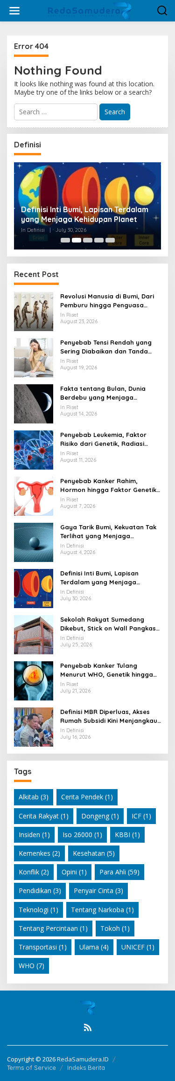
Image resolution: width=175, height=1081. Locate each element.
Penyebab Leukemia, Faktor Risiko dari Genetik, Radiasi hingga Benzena (103, 439)
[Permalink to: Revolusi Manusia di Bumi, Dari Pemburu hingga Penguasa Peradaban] (33, 310)
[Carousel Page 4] (99, 240)
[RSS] (88, 1027)
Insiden (34, 834)
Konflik (34, 871)
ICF (141, 815)
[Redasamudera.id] (90, 10)
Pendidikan (40, 890)
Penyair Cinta (98, 890)
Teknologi (38, 909)
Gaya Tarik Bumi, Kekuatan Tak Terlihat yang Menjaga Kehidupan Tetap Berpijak (108, 531)
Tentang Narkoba (102, 909)
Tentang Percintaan (53, 928)
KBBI (127, 834)
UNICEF (137, 946)
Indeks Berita (86, 1067)
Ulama (94, 946)
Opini (74, 871)
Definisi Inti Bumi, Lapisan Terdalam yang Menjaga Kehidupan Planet (84, 214)
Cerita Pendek (87, 796)
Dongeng (100, 815)
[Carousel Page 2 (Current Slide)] (76, 240)
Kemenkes (39, 853)
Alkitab (34, 796)
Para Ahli (119, 871)
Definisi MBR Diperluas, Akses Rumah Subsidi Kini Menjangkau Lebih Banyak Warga (108, 716)
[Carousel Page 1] (65, 240)
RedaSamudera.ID (83, 1059)
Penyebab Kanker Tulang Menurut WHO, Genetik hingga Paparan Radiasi (106, 670)
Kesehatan (94, 853)
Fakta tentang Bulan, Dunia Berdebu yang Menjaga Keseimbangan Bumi (103, 393)
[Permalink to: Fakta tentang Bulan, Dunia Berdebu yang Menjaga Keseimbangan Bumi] (33, 403)
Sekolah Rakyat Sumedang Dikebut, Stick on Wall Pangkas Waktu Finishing (108, 624)
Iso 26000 (82, 834)
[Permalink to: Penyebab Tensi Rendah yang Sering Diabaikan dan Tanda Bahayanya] (33, 357)
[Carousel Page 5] (110, 240)
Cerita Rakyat (44, 815)
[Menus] (14, 10)
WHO (31, 965)
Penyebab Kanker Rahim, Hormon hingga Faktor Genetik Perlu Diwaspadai (108, 485)
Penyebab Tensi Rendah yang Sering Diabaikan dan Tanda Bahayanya (106, 347)
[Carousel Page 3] (87, 240)
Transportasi (43, 946)
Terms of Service (31, 1067)
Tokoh (115, 928)
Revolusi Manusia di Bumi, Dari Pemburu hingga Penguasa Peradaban (107, 300)
